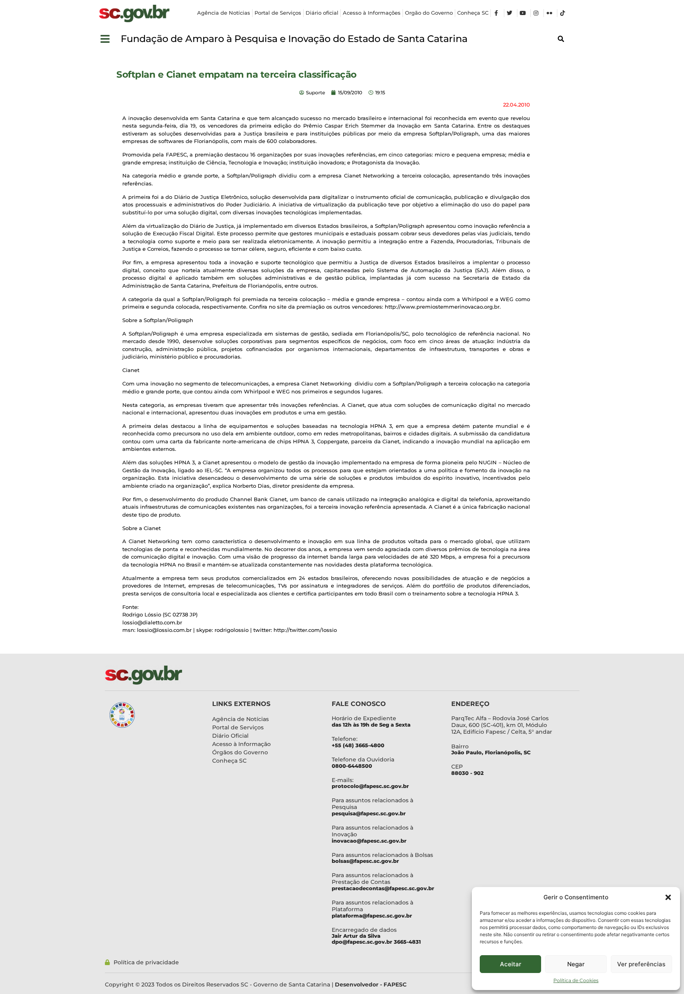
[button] (668, 897)
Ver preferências (641, 964)
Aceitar (510, 964)
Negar (576, 964)
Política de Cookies (575, 980)
